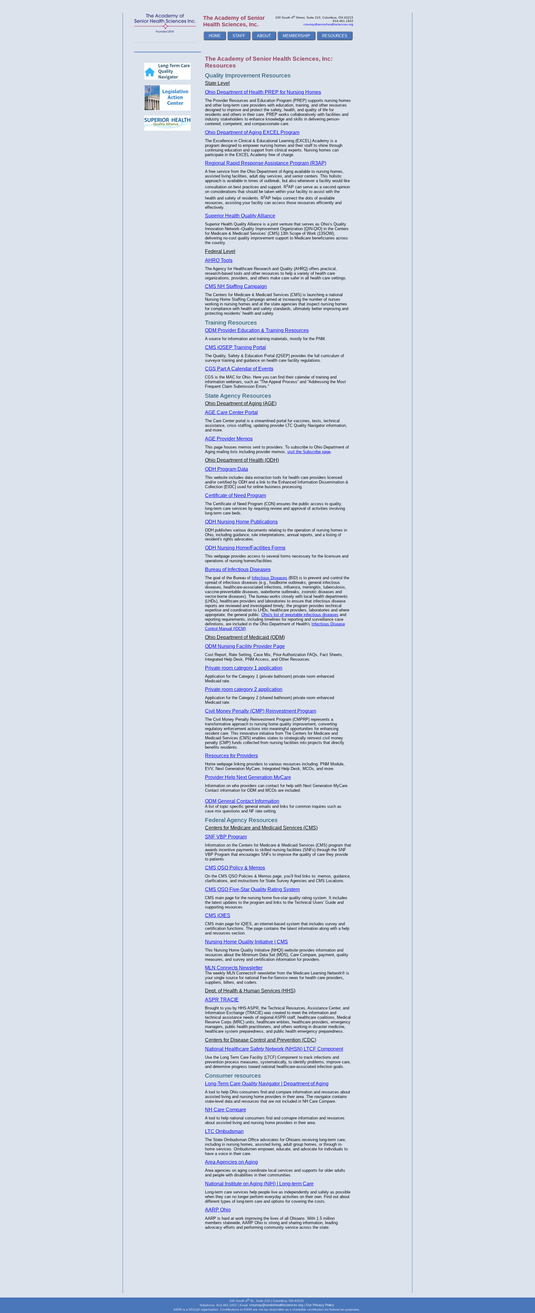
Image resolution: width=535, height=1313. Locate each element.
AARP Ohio (218, 1209)
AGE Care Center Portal (231, 412)
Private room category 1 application (243, 668)
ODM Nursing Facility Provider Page (245, 646)
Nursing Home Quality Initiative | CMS (246, 941)
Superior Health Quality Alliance (240, 215)
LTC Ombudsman (224, 1131)
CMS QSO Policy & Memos (235, 867)
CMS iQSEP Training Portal (235, 347)
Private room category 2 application (243, 689)
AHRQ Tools (219, 260)
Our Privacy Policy (320, 1305)
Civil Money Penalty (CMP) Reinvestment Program (260, 711)
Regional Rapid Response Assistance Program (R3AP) (265, 163)
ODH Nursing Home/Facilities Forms (245, 547)
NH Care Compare (225, 1109)
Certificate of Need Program (235, 495)
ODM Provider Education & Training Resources (257, 330)
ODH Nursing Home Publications (241, 521)
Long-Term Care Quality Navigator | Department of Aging (266, 1083)
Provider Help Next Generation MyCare (248, 777)
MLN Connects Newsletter (234, 967)
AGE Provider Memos (229, 438)
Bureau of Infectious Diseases (238, 569)
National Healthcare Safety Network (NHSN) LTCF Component (274, 1049)
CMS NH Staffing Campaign (236, 286)
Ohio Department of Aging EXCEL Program (252, 132)
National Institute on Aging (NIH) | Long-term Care (259, 1183)
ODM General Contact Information (242, 801)
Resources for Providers (231, 755)
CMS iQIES (217, 915)
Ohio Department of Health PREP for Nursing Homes (263, 92)
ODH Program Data (226, 469)
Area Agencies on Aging (231, 1162)
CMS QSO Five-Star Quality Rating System (252, 889)
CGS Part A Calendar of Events (239, 368)
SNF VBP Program (226, 836)
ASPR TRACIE (222, 999)
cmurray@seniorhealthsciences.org (328, 24)
